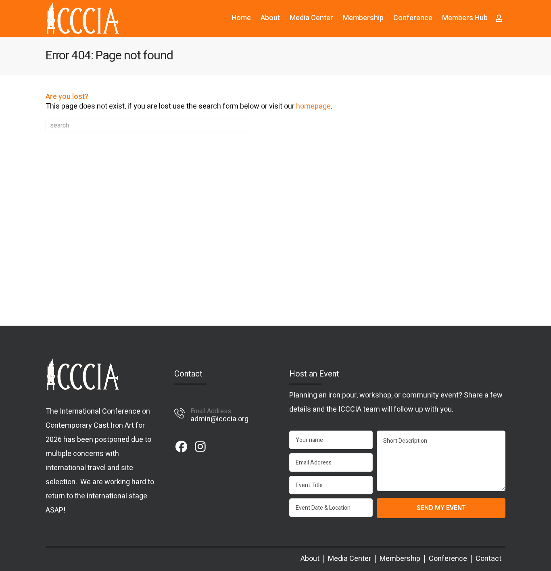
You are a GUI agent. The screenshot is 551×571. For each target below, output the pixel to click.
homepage (313, 106)
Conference (412, 18)
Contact (488, 559)
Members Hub (465, 18)
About (270, 18)
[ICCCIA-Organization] (82, 18)
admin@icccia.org (219, 419)
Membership (363, 18)
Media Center (311, 18)
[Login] (499, 18)
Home (241, 18)
